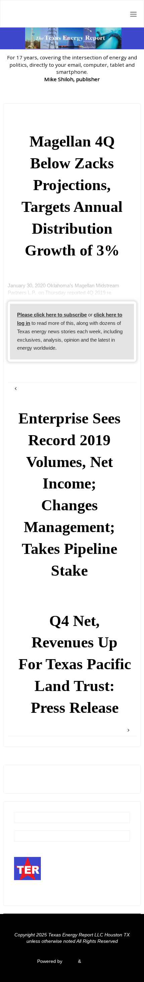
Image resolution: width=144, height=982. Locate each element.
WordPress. (94, 961)
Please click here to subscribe (52, 314)
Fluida (69, 961)
